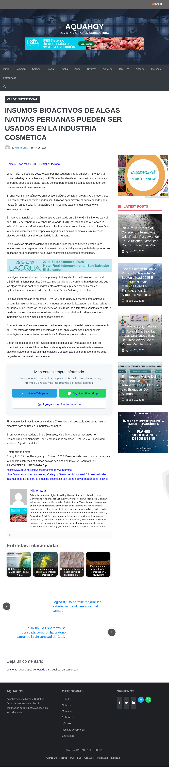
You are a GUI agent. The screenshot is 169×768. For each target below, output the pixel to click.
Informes (66, 723)
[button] (4, 86)
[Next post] (112, 632)
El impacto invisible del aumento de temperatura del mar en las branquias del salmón (140, 385)
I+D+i (122, 68)
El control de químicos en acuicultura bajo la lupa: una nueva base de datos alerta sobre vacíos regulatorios (139, 335)
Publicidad (75, 757)
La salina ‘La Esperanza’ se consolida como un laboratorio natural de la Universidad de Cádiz (41, 632)
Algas (77, 68)
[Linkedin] (9, 534)
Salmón (36, 68)
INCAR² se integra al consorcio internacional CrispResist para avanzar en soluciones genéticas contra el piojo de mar (140, 236)
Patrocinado (9, 77)
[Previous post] (7, 606)
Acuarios (108, 68)
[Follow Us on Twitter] (126, 703)
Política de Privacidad (108, 757)
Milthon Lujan (21, 148)
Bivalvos (91, 68)
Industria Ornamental (73, 729)
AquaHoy (84, 26)
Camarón (21, 68)
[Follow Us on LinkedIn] (133, 703)
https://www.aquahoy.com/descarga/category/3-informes (39, 469)
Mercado (156, 68)
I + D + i (66, 699)
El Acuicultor (68, 717)
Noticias (140, 68)
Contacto (89, 757)
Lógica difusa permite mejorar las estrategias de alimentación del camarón (76, 606)
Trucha (64, 68)
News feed (23, 164)
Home (10, 164)
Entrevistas (68, 735)
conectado (39, 669)
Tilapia (50, 68)
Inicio (6, 68)
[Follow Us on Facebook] (119, 703)
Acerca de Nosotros (56, 757)
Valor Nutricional (22, 99)
